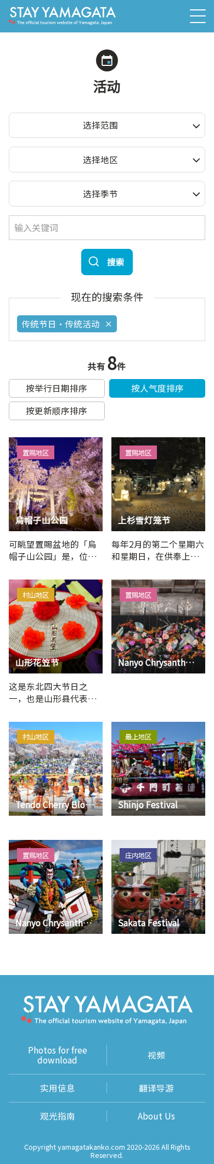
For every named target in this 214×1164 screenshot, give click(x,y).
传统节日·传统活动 (60, 324)
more (19, 442)
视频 (156, 1055)
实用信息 (57, 1088)
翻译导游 (156, 1088)
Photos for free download (57, 1055)
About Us (156, 1116)
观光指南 (57, 1116)
